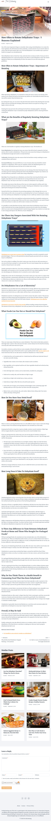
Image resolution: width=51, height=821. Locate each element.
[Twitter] (25, 798)
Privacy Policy (30, 806)
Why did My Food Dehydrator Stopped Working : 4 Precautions (11, 639)
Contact (23, 806)
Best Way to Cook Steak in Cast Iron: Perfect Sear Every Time (37, 732)
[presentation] (12, 660)
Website (37, 775)
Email (20, 775)
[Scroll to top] (48, 819)
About (18, 806)
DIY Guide (3, 35)
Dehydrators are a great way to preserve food (12, 254)
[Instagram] (29, 798)
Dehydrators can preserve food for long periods (13, 304)
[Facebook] (22, 798)
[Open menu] (48, 2)
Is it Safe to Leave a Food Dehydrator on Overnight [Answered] (39, 639)
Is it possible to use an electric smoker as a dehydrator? (17, 633)
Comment (5, 758)
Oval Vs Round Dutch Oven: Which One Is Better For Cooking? (11, 702)
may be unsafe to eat (43, 351)
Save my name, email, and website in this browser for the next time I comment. (21, 778)
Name (4, 775)
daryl (4, 43)
